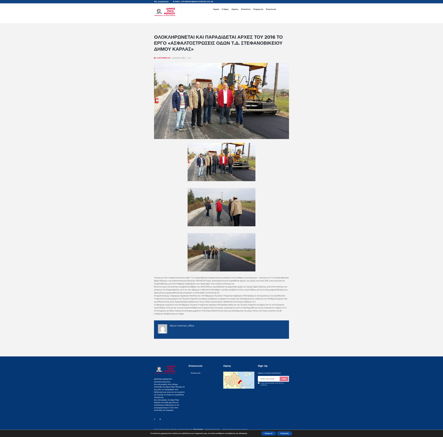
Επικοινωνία (271, 9)
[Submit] (284, 379)
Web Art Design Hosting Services (235, 429)
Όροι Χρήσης (198, 429)
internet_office (180, 58)
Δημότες (235, 9)
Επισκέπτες (246, 9)
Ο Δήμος (225, 9)
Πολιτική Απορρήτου (212, 429)
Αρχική (216, 9)
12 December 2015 (163, 58)
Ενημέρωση (258, 9)
